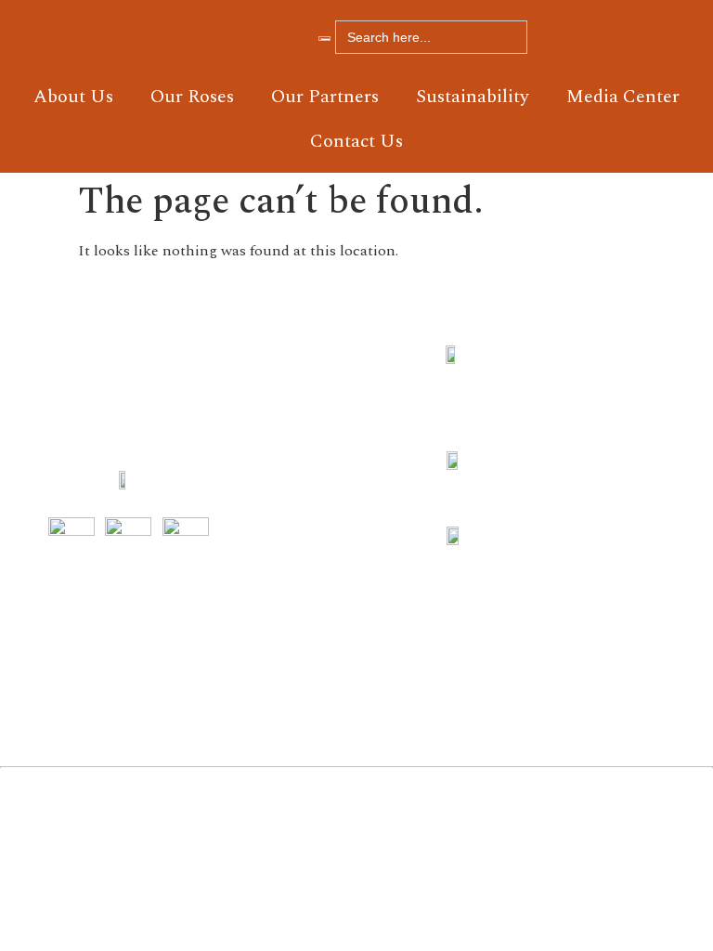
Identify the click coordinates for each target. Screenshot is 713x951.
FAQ (299, 485)
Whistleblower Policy (307, 607)
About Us (73, 97)
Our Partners (325, 97)
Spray (387, 574)
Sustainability (472, 97)
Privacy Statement (307, 674)
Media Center (623, 97)
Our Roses (192, 97)
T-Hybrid (392, 629)
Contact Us (356, 141)
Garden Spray (392, 429)
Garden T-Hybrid (392, 507)
